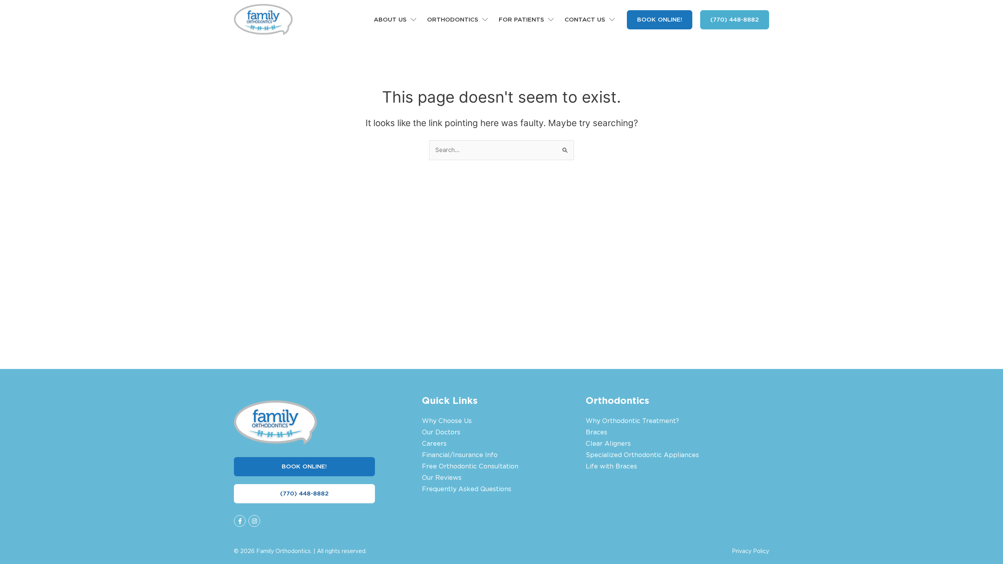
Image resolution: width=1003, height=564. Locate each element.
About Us (390, 19)
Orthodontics (452, 19)
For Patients (521, 19)
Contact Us (585, 19)
